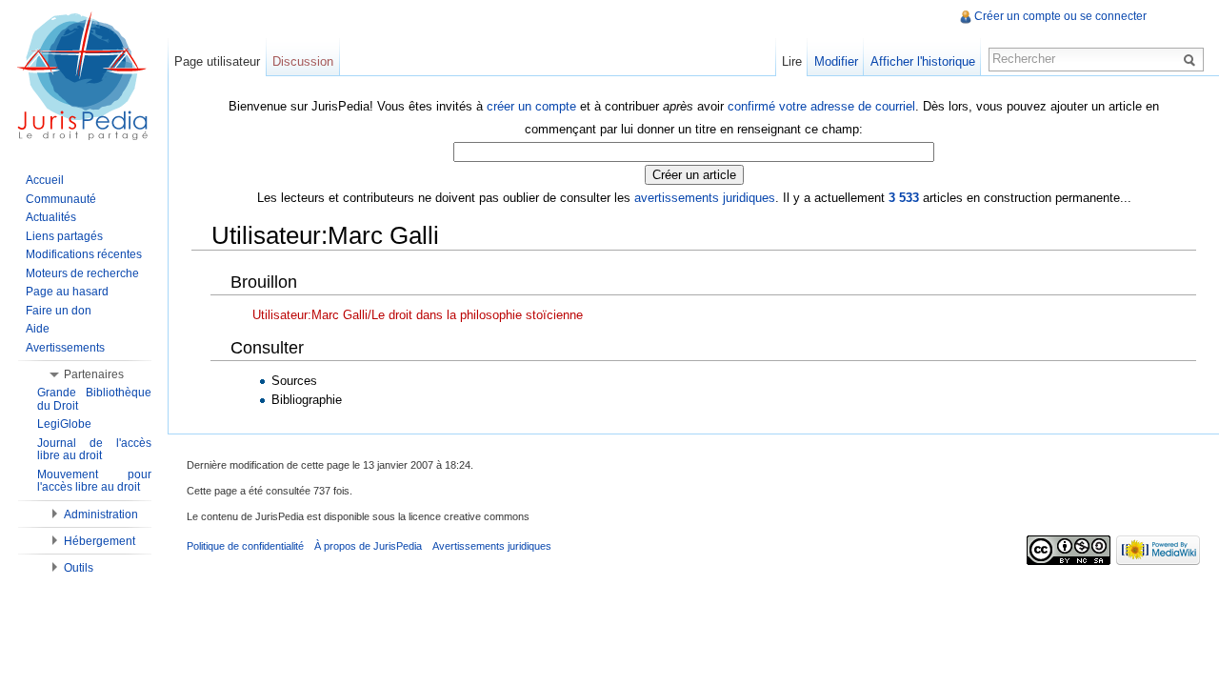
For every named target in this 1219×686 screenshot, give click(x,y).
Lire (792, 61)
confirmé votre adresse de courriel (821, 106)
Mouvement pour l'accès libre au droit (94, 481)
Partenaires (94, 374)
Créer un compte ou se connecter (1060, 16)
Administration (101, 514)
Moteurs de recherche (82, 273)
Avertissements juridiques (491, 546)
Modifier (836, 61)
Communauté (61, 199)
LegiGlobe (64, 424)
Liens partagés (64, 236)
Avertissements (65, 347)
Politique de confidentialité (245, 546)
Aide (38, 328)
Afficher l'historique (922, 61)
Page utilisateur (217, 61)
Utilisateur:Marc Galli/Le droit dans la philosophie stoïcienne (417, 315)
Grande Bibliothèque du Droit (94, 399)
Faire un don (58, 310)
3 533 (904, 198)
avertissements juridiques (704, 198)
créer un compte (531, 106)
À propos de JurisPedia (368, 546)
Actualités (51, 217)
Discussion (302, 61)
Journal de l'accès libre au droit (94, 449)
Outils (78, 568)
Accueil (45, 180)
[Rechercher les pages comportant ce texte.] (1192, 59)
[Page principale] (84, 76)
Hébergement (99, 541)
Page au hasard (67, 291)
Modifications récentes (84, 254)
